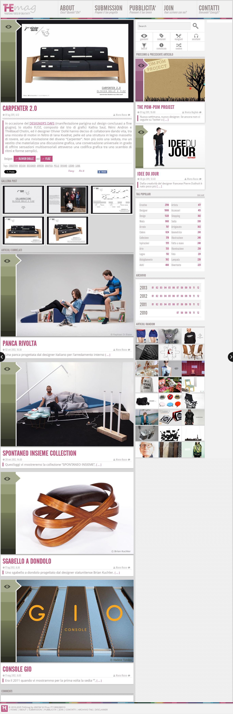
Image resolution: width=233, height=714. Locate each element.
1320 (167, 215)
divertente (176, 265)
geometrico (176, 232)
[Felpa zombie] (146, 392)
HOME (13, 709)
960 (167, 221)
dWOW (37, 707)
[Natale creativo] (170, 359)
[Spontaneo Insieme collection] (75, 445)
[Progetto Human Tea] (146, 375)
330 (199, 221)
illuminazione (177, 249)
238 (199, 248)
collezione (144, 238)
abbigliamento (146, 259)
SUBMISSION (108, 9)
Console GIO (17, 669)
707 (167, 226)
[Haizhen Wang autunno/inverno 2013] (193, 424)
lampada (175, 259)
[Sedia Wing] (193, 359)
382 (199, 215)
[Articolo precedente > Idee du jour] (2, 357)
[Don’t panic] (170, 424)
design (22, 165)
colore (142, 232)
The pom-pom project (155, 107)
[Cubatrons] (170, 440)
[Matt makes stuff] (146, 440)
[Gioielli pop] (170, 408)
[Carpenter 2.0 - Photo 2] (67, 213)
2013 (143, 288)
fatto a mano (177, 243)
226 (199, 259)
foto (173, 254)
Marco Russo (121, 114)
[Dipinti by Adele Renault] (146, 457)
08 (182, 287)
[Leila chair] (146, 359)
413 (199, 210)
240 (199, 237)
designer (31, 165)
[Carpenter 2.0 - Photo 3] (111, 213)
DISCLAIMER (101, 709)
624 (167, 232)
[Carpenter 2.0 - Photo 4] (23, 244)
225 (199, 265)
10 (190, 287)
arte (141, 249)
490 (167, 265)
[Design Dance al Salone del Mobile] (193, 375)
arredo (40, 165)
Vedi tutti (200, 195)
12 (198, 287)
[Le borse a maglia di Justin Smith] (146, 408)
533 (167, 248)
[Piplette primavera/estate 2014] (170, 375)
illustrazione (177, 238)
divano (63, 165)
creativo (13, 165)
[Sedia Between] (193, 392)
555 (167, 243)
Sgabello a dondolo (27, 561)
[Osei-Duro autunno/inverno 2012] (146, 424)
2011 (143, 305)
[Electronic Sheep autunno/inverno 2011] (193, 457)
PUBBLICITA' (142, 9)
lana (77, 165)
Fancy (71, 171)
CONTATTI (209, 9)
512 (167, 254)
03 (161, 287)
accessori (175, 210)
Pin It (81, 171)
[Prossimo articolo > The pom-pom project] (230, 357)
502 (167, 259)
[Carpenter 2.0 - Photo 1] (23, 213)
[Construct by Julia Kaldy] (193, 408)
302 (199, 226)
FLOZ (47, 159)
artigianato (176, 227)
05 (169, 287)
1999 (167, 210)
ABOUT (70, 9)
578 (167, 237)
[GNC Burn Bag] (146, 343)
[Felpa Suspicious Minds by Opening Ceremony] (193, 343)
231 (199, 254)
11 (194, 287)
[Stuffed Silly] (170, 343)
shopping (175, 216)
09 (186, 287)
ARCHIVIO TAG (85, 709)
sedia (173, 221)
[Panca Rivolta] (75, 335)
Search (197, 26)
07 (178, 287)
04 (165, 287)
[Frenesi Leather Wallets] (170, 457)
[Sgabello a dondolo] (75, 553)
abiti (142, 265)
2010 (143, 313)
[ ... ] (107, 354)
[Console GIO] (75, 661)
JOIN (175, 9)
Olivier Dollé (26, 159)
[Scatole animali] (170, 392)
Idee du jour (148, 174)
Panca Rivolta (20, 343)
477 (199, 205)
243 (199, 232)
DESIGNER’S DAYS (42, 123)
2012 (143, 296)
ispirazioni (144, 243)
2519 (167, 205)
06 (173, 287)
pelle (56, 165)
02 (157, 287)
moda (142, 221)
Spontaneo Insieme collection (39, 453)
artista (174, 205)
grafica (49, 165)
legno (71, 165)
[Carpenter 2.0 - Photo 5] (67, 244)
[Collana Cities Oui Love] (193, 440)
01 (153, 287)
